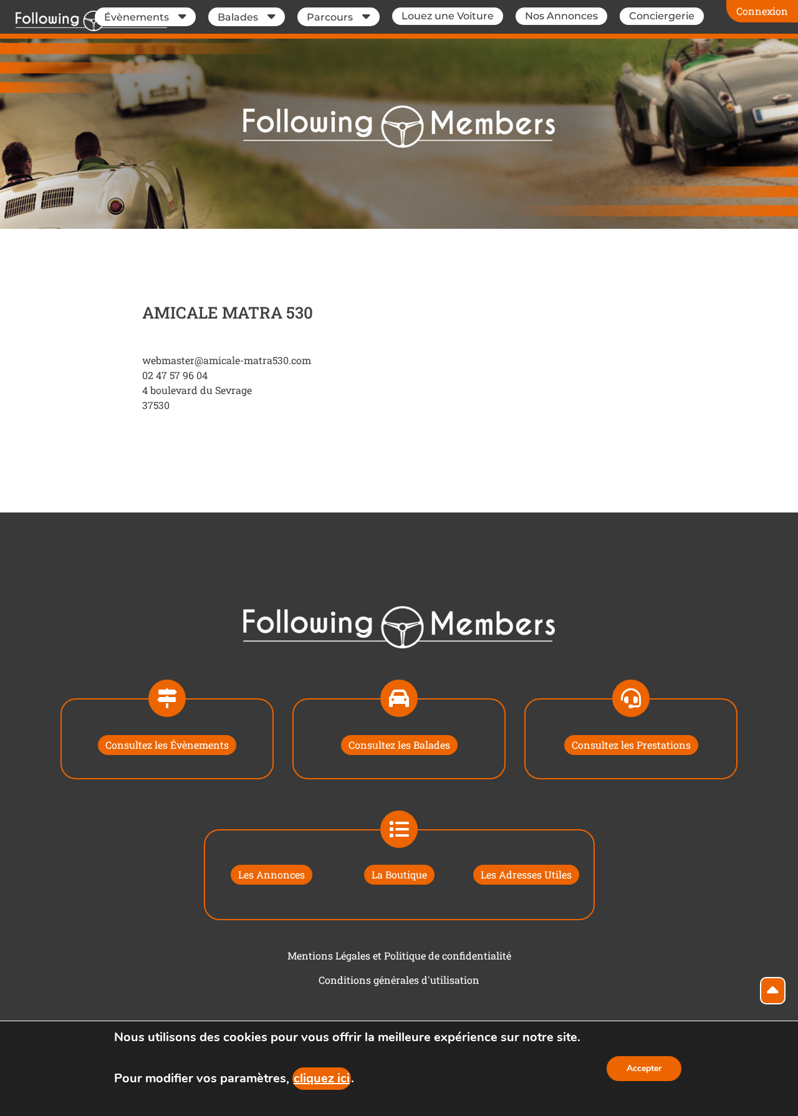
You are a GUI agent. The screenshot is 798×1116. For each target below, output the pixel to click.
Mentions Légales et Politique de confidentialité (399, 955)
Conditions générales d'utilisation (399, 979)
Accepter (644, 1068)
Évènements (136, 17)
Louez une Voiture (447, 16)
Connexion (762, 10)
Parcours (330, 17)
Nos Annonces (561, 16)
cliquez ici (322, 1078)
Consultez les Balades (399, 744)
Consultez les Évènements (167, 744)
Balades (238, 17)
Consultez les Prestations (631, 744)
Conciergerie (662, 16)
